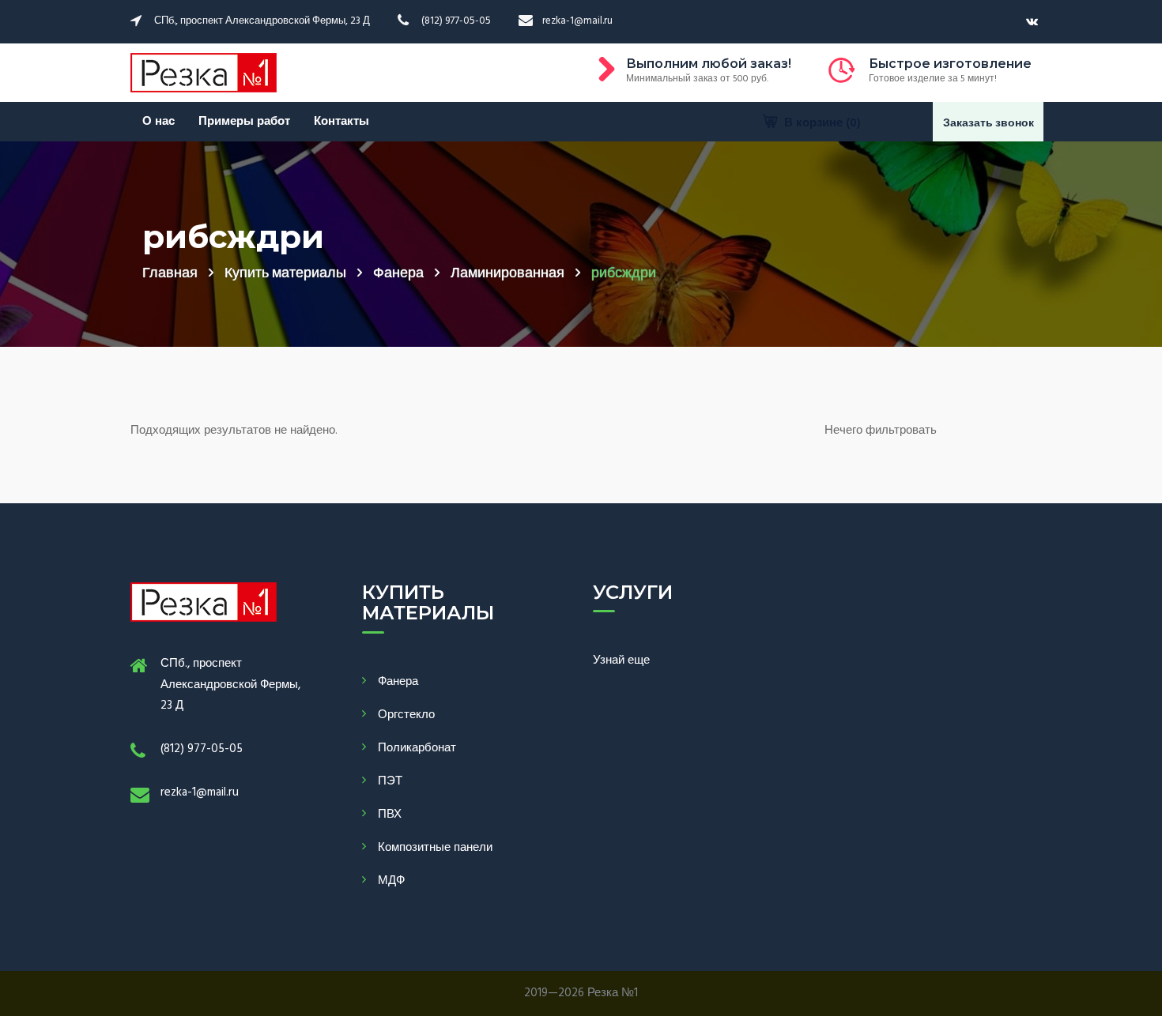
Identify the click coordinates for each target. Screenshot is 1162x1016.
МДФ (391, 880)
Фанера (398, 273)
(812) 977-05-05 (201, 748)
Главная (170, 273)
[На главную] (203, 72)
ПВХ (390, 814)
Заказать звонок (988, 123)
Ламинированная (507, 273)
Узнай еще (621, 660)
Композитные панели (435, 847)
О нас (158, 121)
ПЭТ (390, 781)
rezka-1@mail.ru (199, 792)
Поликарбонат (417, 748)
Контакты (341, 121)
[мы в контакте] (1032, 22)
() (822, 123)
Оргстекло (406, 715)
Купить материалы (285, 273)
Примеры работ (244, 121)
